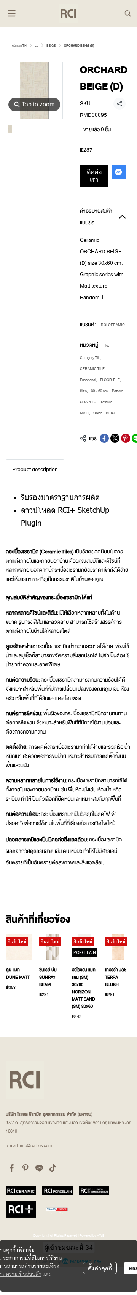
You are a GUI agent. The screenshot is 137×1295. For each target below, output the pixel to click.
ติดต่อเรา (94, 175)
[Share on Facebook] (104, 438)
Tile (106, 345)
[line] (39, 1168)
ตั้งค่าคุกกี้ (100, 1267)
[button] (128, 13)
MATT (85, 413)
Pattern (118, 391)
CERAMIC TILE (93, 368)
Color (98, 413)
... (36, 45)
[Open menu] (11, 13)
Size (84, 391)
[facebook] (12, 1168)
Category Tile (91, 357)
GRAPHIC (88, 402)
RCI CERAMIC (113, 325)
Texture (106, 402)
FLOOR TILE (110, 379)
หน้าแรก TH (19, 45)
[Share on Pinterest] (125, 438)
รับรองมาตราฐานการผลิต (61, 496)
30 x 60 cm (100, 391)
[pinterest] (25, 1168)
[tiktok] (53, 1168)
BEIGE (51, 45)
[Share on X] (114, 438)
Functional (88, 379)
